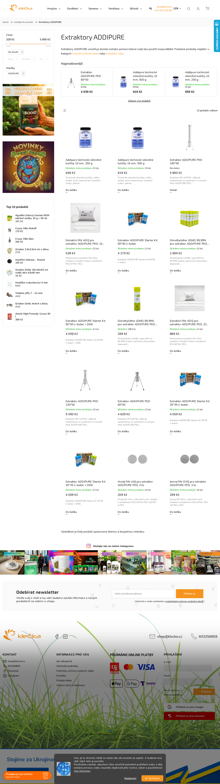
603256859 (208, 636)
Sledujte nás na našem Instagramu (113, 546)
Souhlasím (154, 778)
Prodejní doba (64, 680)
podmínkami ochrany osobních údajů (184, 601)
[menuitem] (53, 8)
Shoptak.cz (127, 739)
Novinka (28, 59)
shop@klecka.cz (165, 6)
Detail (173, 190)
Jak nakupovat (64, 661)
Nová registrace (172, 690)
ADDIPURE (16, 73)
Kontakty (61, 675)
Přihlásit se (190, 593)
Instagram (65, 636)
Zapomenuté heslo (173, 694)
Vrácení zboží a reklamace (70, 685)
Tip (43, 59)
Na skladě (15, 52)
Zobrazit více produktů (139, 101)
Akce (12, 59)
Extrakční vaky (114, 53)
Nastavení (130, 778)
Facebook (56, 636)
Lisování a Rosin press (85, 53)
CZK (176, 8)
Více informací (82, 770)
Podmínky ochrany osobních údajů (75, 670)
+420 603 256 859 (163, 10)
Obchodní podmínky (67, 666)
